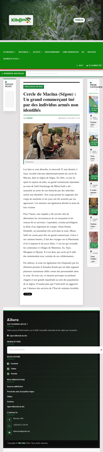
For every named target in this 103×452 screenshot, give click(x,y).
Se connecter (95, 65)
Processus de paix (34, 87)
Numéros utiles (11, 59)
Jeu (82, 52)
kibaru (30, 118)
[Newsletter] (101, 350)
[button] (80, 65)
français (79, 20)
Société (37, 52)
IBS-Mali (21, 443)
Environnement (52, 52)
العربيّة (90, 20)
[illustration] (51, 141)
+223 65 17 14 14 (20, 425)
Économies (8, 52)
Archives (91, 52)
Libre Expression (71, 52)
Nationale (24, 52)
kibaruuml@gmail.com (21, 431)
